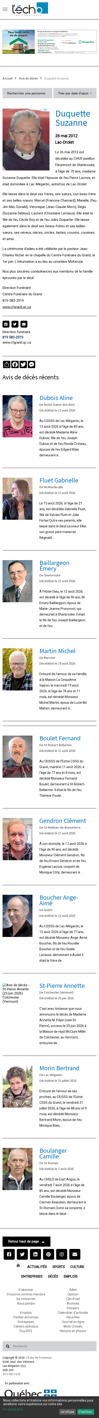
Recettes (73, 1317)
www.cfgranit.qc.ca (17, 307)
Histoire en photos (73, 1331)
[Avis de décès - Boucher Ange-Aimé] (50, 929)
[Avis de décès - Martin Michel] (50, 680)
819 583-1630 (11, 1374)
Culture (77, 1267)
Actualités (37, 1267)
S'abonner (25, 1290)
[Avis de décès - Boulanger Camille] (50, 1182)
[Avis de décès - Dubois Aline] (50, 427)
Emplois (71, 1276)
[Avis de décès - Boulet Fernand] (50, 767)
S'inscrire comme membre (26, 1294)
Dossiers (73, 1308)
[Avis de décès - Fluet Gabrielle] (50, 509)
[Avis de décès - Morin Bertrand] (50, 1097)
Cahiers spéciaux (26, 1326)
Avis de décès (28, 78)
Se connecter (26, 1299)
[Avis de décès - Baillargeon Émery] (50, 594)
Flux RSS (26, 1331)
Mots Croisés (73, 1326)
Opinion (73, 1294)
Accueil (7, 78)
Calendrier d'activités (73, 1312)
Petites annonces (26, 1317)
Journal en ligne (72, 1322)
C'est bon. (86, 1412)
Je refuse (67, 1412)
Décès (53, 1276)
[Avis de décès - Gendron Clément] (50, 846)
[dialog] (49, 1407)
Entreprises (32, 1276)
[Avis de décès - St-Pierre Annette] (50, 1014)
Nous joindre (26, 1303)
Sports (58, 1267)
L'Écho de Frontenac (39, 1357)
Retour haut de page (23, 1241)
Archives (73, 1303)
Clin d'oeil (73, 1299)
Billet (73, 1290)
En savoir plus (13, 1409)
